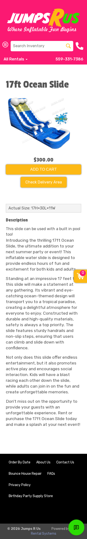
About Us (43, 462)
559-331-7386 (69, 59)
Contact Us (65, 462)
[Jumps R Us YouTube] (74, 512)
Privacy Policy (20, 485)
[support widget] (76, 527)
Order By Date (19, 462)
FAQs (51, 474)
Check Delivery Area (43, 182)
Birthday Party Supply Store (31, 496)
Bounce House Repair (25, 474)
